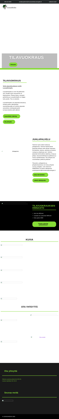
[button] (32, 7)
